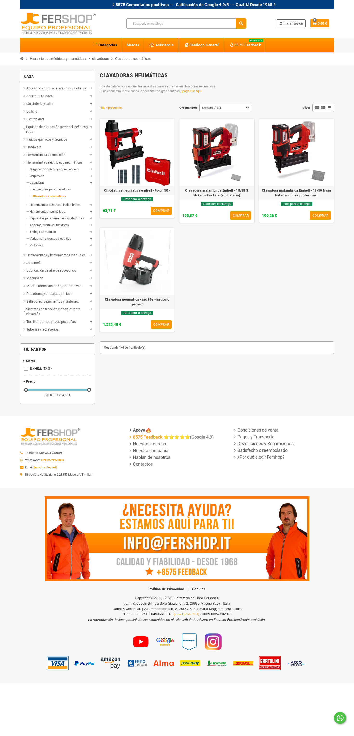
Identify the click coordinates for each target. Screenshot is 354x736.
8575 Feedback (148, 436)
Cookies (198, 589)
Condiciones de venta (258, 429)
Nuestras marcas (149, 443)
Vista (306, 107)
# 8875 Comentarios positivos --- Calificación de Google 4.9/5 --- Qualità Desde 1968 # (172, 4)
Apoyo (139, 429)
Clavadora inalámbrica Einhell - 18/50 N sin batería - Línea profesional (296, 193)
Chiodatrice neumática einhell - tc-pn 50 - (137, 190)
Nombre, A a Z (211, 107)
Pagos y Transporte (256, 436)
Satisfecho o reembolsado (262, 450)
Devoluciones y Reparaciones (265, 443)
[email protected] (45, 467)
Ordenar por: (188, 107)
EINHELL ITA (41, 368)
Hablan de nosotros (151, 457)
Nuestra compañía (150, 450)
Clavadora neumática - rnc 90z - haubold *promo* (137, 301)
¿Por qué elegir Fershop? (261, 456)
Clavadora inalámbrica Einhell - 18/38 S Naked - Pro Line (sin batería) (216, 193)
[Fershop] (58, 23)
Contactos (143, 463)
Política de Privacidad (166, 589)
